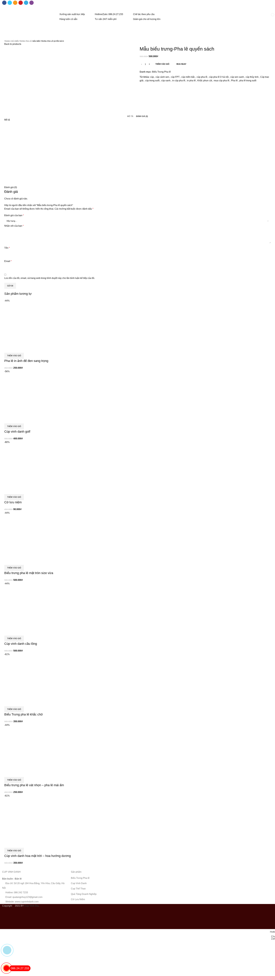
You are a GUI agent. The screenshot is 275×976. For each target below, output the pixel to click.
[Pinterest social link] (20, 3)
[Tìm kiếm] (261, 17)
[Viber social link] (31, 3)
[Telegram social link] (26, 3)
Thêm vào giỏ (162, 64)
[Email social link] (15, 3)
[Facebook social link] (4, 3)
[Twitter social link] (10, 3)
